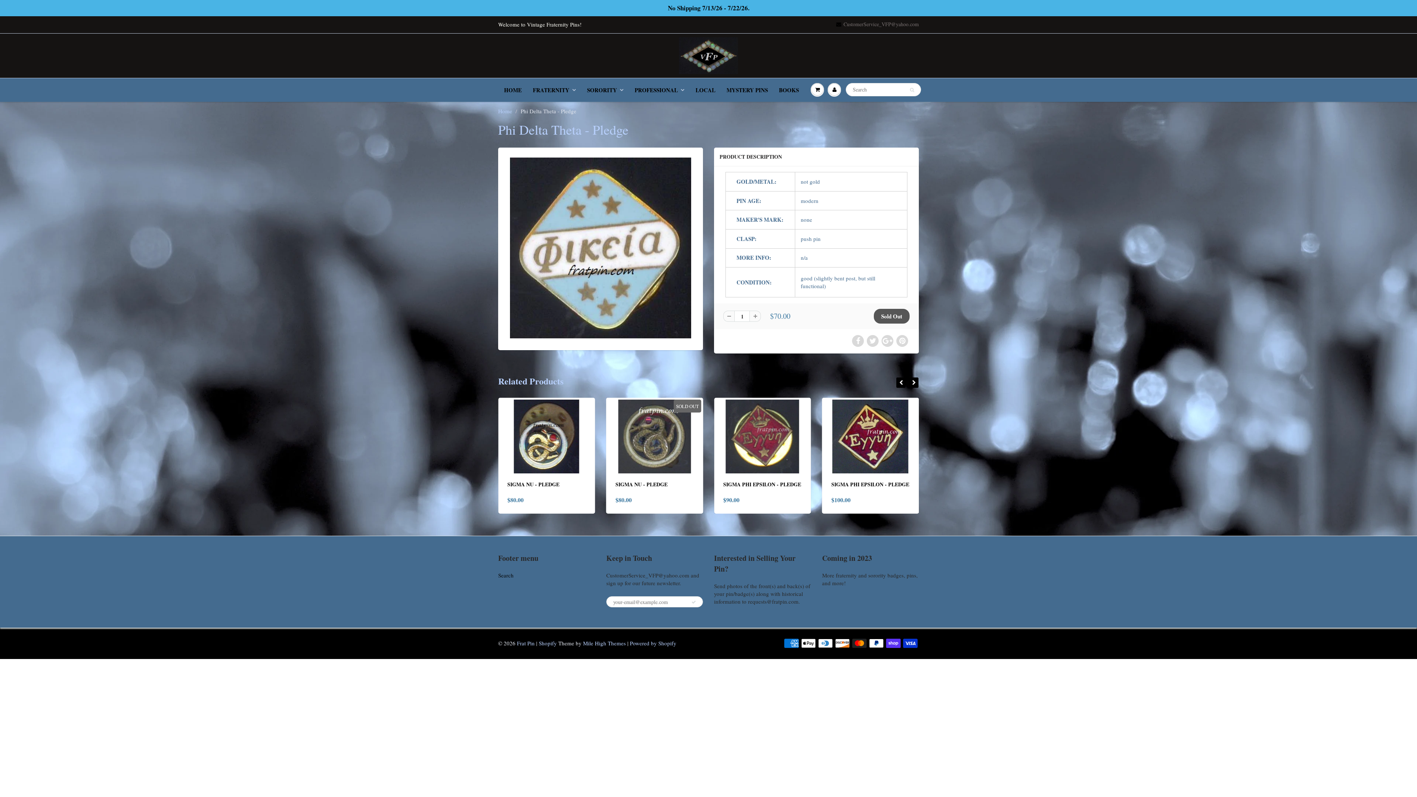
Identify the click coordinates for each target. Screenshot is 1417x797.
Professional (656, 90)
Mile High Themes (604, 643)
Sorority (602, 90)
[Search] (912, 90)
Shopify (548, 643)
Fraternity (551, 90)
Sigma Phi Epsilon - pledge (654, 484)
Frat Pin (526, 643)
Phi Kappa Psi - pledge (863, 484)
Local (706, 90)
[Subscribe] (693, 602)
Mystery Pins (747, 90)
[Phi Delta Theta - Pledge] (600, 248)
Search (506, 575)
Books (789, 90)
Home (513, 90)
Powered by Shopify (653, 643)
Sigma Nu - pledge (533, 484)
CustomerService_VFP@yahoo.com (881, 24)
